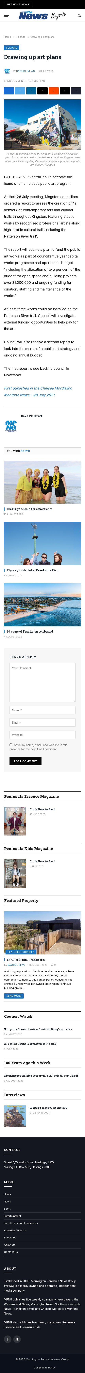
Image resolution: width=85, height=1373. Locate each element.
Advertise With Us (15, 1230)
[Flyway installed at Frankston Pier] (42, 543)
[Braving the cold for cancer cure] (42, 482)
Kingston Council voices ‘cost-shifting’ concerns (38, 1029)
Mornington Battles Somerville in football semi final (41, 1075)
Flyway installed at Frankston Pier (32, 570)
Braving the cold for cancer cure (29, 509)
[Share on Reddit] (54, 90)
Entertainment (12, 1215)
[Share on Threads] (65, 90)
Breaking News (18, 4)
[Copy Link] (76, 90)
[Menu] (6, 15)
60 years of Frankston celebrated (30, 631)
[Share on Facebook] (9, 90)
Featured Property (21, 952)
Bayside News (25, 71)
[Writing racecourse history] (15, 1116)
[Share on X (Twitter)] (20, 90)
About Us (9, 1244)
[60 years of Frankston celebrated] (42, 604)
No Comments (16, 80)
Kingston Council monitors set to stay (30, 1043)
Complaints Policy (45, 1367)
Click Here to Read (42, 809)
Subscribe (10, 1237)
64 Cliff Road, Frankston (26, 960)
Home (7, 1194)
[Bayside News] (42, 15)
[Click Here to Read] (15, 821)
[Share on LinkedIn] (31, 90)
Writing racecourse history (48, 1107)
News (7, 1201)
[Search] (79, 15)
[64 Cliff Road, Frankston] (42, 932)
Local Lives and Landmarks (21, 1223)
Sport (7, 1208)
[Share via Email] (42, 90)
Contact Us (11, 1251)
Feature (11, 47)
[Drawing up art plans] (42, 124)
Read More (14, 995)
